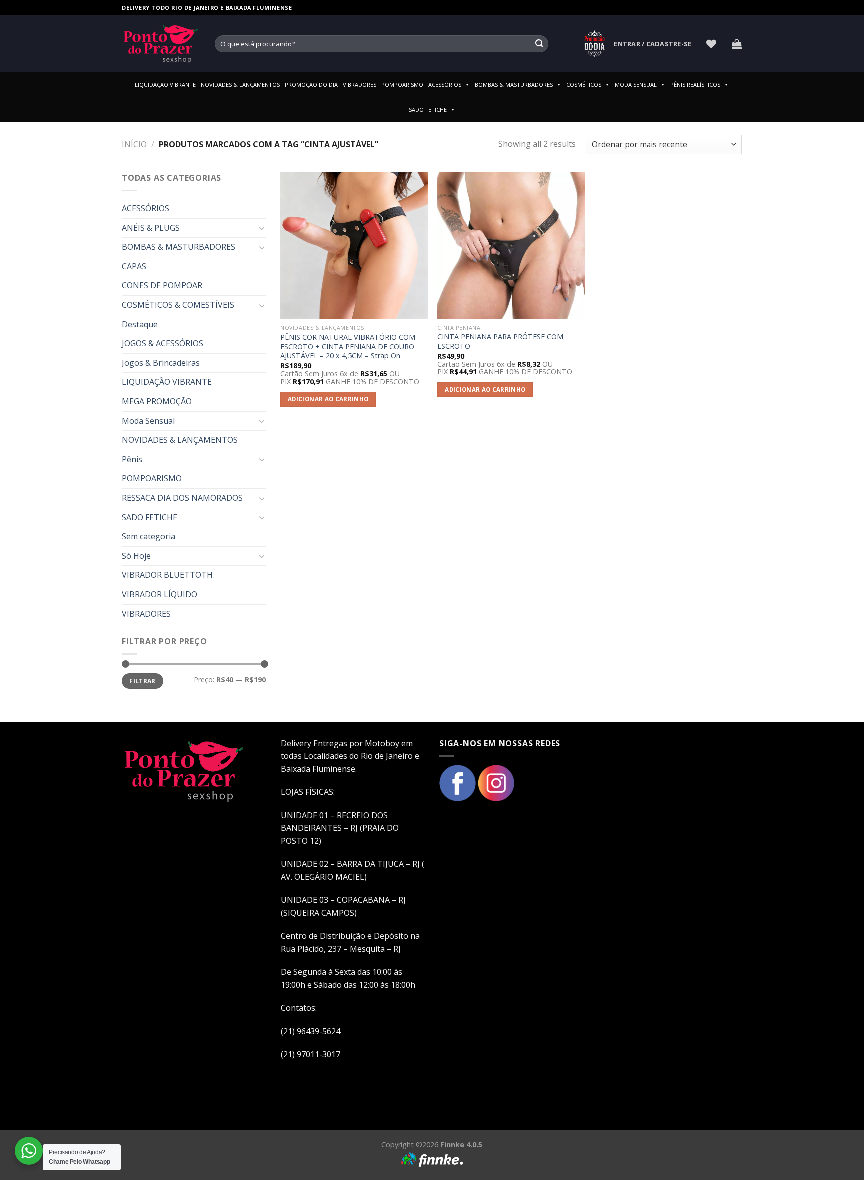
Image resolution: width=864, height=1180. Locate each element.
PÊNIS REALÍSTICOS (695, 84)
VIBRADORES (359, 84)
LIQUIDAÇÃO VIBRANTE (165, 84)
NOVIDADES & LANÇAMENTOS (240, 84)
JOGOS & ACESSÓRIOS (163, 343)
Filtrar (143, 681)
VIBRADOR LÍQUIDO (160, 594)
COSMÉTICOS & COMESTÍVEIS (178, 304)
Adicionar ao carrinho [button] (328, 399)
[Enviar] (539, 43)
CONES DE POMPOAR (162, 285)
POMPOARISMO (403, 84)
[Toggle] (262, 228)
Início (134, 144)
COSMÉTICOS (584, 84)
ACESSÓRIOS (445, 84)
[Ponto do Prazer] (161, 44)
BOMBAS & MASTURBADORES (514, 84)
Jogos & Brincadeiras (161, 362)
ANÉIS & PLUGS (151, 227)
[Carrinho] (737, 44)
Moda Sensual (148, 420)
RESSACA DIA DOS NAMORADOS (182, 497)
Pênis (132, 459)
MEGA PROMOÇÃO (157, 401)
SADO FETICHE (428, 109)
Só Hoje (136, 555)
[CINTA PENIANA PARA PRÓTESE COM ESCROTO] (511, 245)
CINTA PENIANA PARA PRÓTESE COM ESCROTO (501, 341)
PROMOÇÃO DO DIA (311, 84)
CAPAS (134, 266)
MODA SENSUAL (636, 84)
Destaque (140, 324)
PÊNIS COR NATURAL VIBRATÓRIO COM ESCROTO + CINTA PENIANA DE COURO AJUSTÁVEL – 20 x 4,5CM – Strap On (348, 346)
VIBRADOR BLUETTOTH (167, 574)
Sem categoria (149, 536)
